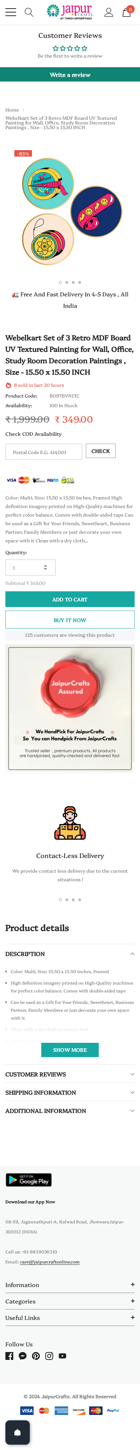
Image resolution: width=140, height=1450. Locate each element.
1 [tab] (60, 282)
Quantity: (16, 552)
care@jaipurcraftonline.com (50, 1261)
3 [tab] (73, 282)
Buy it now (70, 619)
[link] (28, 1180)
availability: (18, 405)
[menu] (10, 12)
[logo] (70, 12)
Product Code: (21, 395)
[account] (108, 11)
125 (29, 634)
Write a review (70, 74)
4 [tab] (79, 282)
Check (101, 450)
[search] (29, 11)
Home (12, 109)
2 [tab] (66, 282)
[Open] (17, 1432)
